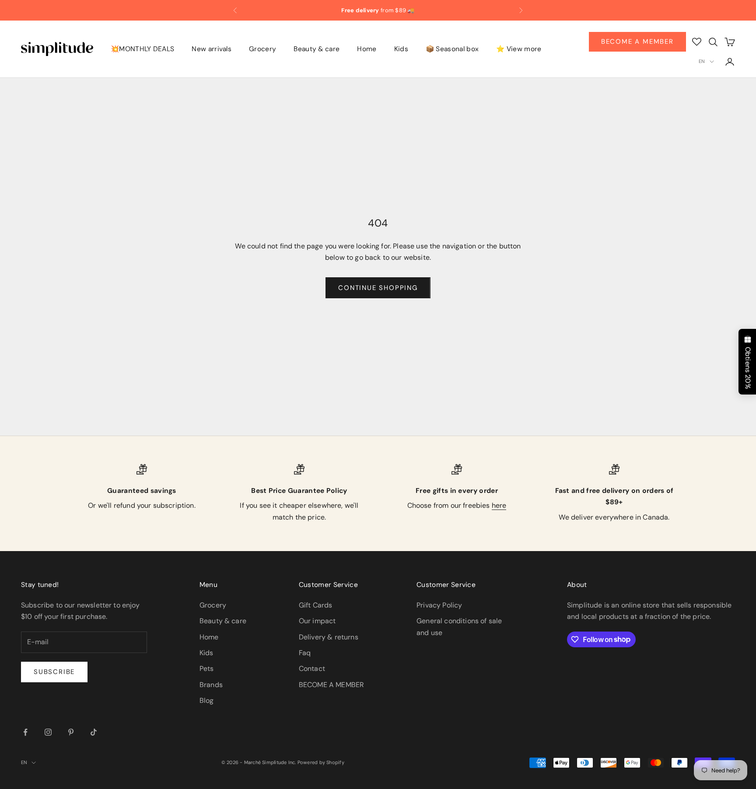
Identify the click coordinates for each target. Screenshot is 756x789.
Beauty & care (317, 49)
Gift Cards (315, 605)
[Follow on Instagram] (48, 732)
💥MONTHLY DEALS (142, 49)
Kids (401, 49)
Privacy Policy (439, 605)
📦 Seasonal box (452, 49)
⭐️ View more (518, 49)
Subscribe (54, 671)
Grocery (262, 49)
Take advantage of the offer (453, 12)
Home (366, 49)
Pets (207, 668)
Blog (207, 700)
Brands (211, 684)
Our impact (317, 620)
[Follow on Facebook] (25, 732)
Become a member (637, 41)
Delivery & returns (328, 637)
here (499, 505)
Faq (305, 652)
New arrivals (211, 49)
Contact (312, 668)
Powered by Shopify (321, 762)
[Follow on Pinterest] (70, 732)
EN (702, 61)
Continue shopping (378, 287)
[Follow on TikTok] (93, 732)
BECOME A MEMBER (331, 684)
